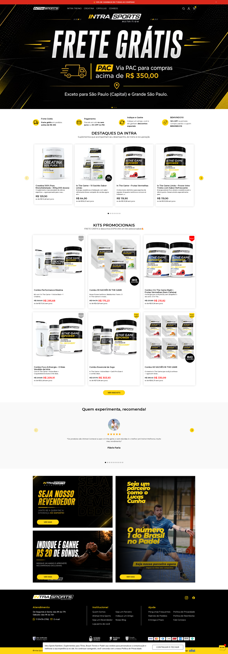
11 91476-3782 (42, 619)
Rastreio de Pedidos (157, 616)
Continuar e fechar (167, 647)
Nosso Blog (121, 620)
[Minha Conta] (189, 8)
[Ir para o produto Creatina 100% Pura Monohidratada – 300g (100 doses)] (53, 163)
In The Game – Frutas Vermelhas (132, 186)
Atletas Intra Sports (101, 616)
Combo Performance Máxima (48, 290)
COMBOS (113, 8)
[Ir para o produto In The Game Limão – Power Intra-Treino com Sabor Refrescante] (175, 163)
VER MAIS (48, 522)
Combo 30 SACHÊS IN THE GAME (105, 290)
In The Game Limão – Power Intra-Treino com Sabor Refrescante (173, 187)
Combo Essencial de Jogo (102, 367)
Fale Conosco (179, 620)
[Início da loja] (46, 8)
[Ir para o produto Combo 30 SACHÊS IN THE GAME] (114, 261)
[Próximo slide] (192, 430)
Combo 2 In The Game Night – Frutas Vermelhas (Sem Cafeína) (160, 291)
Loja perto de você (101, 624)
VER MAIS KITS (114, 393)
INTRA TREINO (74, 8)
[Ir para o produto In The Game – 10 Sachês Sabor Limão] (94, 163)
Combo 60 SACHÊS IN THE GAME (161, 367)
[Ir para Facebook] (193, 597)
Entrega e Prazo (156, 620)
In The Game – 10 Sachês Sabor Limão (91, 187)
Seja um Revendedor (102, 620)
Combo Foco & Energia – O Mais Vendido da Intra (49, 368)
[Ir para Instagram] (186, 597)
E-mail (57, 619)
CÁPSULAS (101, 8)
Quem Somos (98, 612)
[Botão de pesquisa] (183, 8)
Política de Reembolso (184, 616)
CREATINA (89, 8)
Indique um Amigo (124, 616)
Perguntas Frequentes (159, 612)
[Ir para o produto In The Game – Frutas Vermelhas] (134, 163)
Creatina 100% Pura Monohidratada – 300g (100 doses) (52, 187)
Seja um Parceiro (124, 612)
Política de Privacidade (184, 612)
